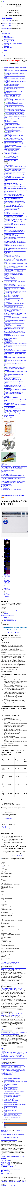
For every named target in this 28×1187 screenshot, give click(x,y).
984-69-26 (7, 23)
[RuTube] (5, 1127)
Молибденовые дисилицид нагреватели (14, 281)
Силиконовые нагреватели (11, 306)
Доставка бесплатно (9, 39)
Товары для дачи (8, 134)
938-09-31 (5, 1163)
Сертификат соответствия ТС (9, 827)
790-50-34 (7, 20)
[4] (5, 601)
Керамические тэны (9, 234)
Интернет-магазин (9, 37)
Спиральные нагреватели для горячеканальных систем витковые (13, 154)
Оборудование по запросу (11, 397)
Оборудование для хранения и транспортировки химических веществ (14, 240)
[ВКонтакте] (1, 497)
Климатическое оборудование (12, 124)
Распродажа (7, 44)
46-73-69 (5, 1165)
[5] (7, 601)
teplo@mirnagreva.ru (7, 31)
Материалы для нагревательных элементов (15, 343)
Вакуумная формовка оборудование (13, 142)
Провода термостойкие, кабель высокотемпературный (12, 377)
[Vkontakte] (4, 1122)
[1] (1, 601)
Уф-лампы (6, 396)
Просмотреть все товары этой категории (12, 495)
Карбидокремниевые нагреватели (13, 273)
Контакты (6, 46)
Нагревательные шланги (10, 338)
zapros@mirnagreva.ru (7, 1166)
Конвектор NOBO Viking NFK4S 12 (10, 1015)
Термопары (7, 339)
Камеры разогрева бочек (10, 150)
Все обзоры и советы (6, 474)
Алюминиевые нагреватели (11, 227)
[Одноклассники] (3, 497)
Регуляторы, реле (8, 342)
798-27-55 (7, 18)
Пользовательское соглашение (9, 1140)
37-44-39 (7, 25)
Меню (5, 50)
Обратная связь (8, 47)
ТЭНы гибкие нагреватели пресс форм (14, 177)
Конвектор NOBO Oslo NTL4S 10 (10, 1034)
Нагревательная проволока (11, 365)
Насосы (6, 395)
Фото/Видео (7, 41)
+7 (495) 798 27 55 (14, 632)
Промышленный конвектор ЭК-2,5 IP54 (11, 989)
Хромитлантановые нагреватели (12, 282)
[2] (3, 601)
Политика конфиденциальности (9, 1137)
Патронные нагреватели (10, 183)
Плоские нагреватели (9, 284)
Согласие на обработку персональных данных (13, 1134)
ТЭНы (5, 253)
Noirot (2, 866)
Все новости (4, 464)
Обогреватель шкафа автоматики (12, 318)
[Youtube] (4, 1125)
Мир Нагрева (4, 1130)
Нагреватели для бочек (10, 152)
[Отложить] (2, 985)
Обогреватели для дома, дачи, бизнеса (14, 87)
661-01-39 (5, 1162)
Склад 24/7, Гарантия (9, 40)
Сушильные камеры (9, 407)
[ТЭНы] (2, 1)
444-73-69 (6, 28)
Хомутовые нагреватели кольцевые (13, 198)
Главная (7, 36)
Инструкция (9, 818)
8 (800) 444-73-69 (15, 60)
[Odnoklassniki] (4, 1123)
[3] (4, 601)
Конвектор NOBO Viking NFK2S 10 (10, 969)
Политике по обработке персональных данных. (13, 1181)
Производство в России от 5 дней (13, 43)
